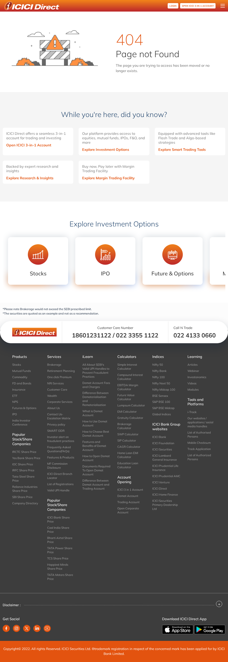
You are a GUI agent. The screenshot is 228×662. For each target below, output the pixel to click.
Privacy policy (56, 424)
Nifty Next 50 (161, 383)
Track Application (199, 449)
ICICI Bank (159, 437)
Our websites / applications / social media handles (200, 422)
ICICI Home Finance (165, 494)
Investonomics (196, 377)
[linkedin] (37, 628)
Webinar (193, 371)
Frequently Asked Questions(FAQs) (59, 449)
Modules (193, 389)
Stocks (16, 364)
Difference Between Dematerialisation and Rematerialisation (95, 399)
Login (173, 5)
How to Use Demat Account (94, 423)
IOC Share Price (22, 464)
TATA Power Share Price (59, 550)
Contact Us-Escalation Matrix (58, 416)
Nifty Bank (159, 371)
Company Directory (25, 503)
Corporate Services (59, 402)
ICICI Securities (162, 449)
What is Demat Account (92, 413)
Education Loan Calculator (127, 465)
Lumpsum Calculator (131, 405)
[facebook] (6, 628)
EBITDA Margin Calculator (127, 387)
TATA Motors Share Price (60, 577)
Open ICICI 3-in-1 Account (28, 145)
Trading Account (128, 502)
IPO (14, 414)
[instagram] (16, 628)
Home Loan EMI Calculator (127, 455)
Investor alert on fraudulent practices (60, 439)
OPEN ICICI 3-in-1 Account (198, 5)
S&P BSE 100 (161, 402)
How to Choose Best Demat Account (95, 433)
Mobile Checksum (199, 442)
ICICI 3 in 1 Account (130, 489)
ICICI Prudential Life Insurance (165, 468)
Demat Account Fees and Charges (96, 385)
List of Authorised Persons (199, 434)
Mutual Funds (21, 371)
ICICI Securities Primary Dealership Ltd (165, 505)
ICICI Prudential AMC (166, 476)
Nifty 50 (157, 364)
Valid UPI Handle (58, 490)
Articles (192, 364)
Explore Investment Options (105, 149)
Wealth (52, 396)
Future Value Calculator (125, 397)
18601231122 (91, 335)
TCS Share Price (57, 558)
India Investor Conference (21, 422)
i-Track (192, 412)
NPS (15, 402)
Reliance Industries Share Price (24, 488)
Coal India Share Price (58, 529)
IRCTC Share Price (24, 452)
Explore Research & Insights (29, 178)
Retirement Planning (61, 371)
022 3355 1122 (137, 335)
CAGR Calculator (128, 446)
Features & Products (60, 457)
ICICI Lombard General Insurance (164, 457)
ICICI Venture (161, 482)
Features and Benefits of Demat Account (94, 446)
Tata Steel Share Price (23, 478)
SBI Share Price (22, 497)
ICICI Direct (159, 488)
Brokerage (54, 364)
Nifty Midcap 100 (163, 389)
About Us (53, 408)
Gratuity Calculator (130, 418)
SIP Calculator (126, 440)
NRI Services (55, 383)
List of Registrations (60, 484)
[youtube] (47, 628)
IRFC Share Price (23, 470)
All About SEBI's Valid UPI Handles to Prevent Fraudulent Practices (95, 370)
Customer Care (57, 389)
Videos (191, 383)
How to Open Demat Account (96, 458)
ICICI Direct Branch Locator (59, 476)
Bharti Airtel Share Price (59, 540)
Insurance (18, 389)
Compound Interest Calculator (130, 377)
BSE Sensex (160, 396)
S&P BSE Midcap (163, 408)
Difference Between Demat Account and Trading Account (95, 484)
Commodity (19, 377)
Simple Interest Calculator (127, 366)
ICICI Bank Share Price (58, 519)
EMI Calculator (127, 411)
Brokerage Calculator (124, 426)
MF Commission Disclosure (57, 465)
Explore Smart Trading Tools (182, 149)
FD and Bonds (21, 383)
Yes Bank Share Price (26, 458)
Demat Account (127, 496)
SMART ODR (56, 430)
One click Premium (59, 377)
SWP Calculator (127, 434)
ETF (14, 396)
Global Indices (161, 414)
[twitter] (26, 628)
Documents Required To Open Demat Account (96, 470)
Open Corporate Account (128, 510)
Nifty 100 (158, 377)
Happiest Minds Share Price (57, 566)
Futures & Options (24, 408)
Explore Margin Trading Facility (108, 178)
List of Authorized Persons (199, 457)
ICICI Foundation (163, 443)
